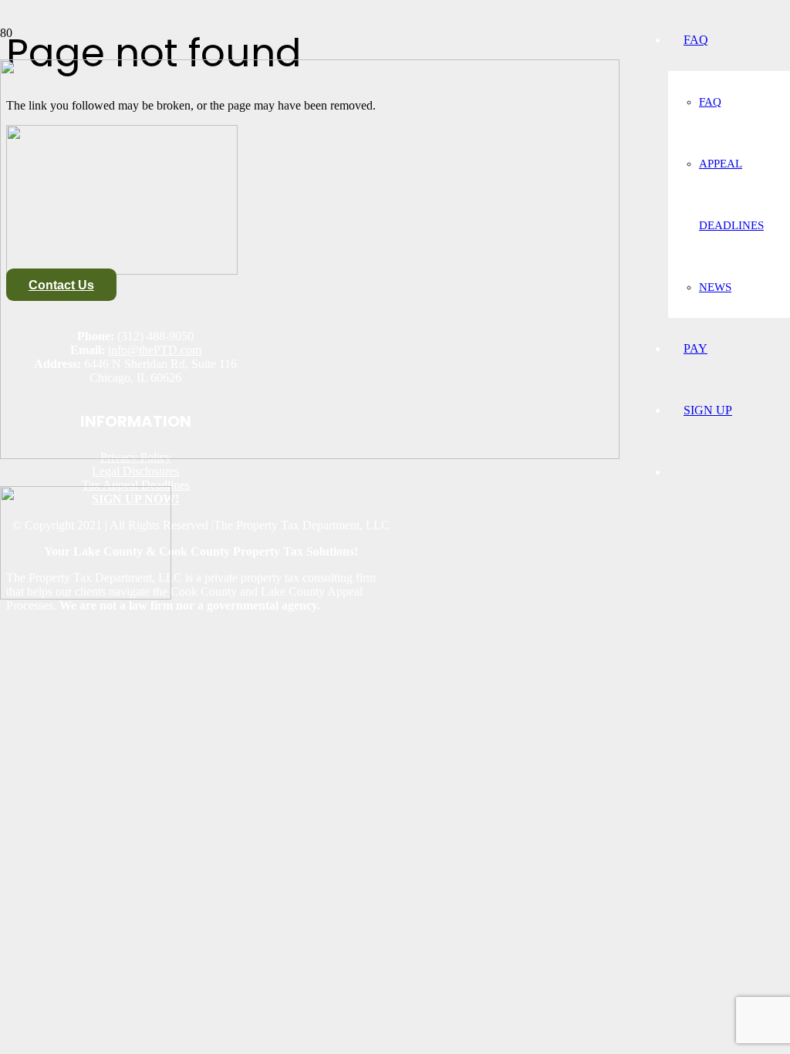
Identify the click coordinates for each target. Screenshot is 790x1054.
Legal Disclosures (135, 471)
